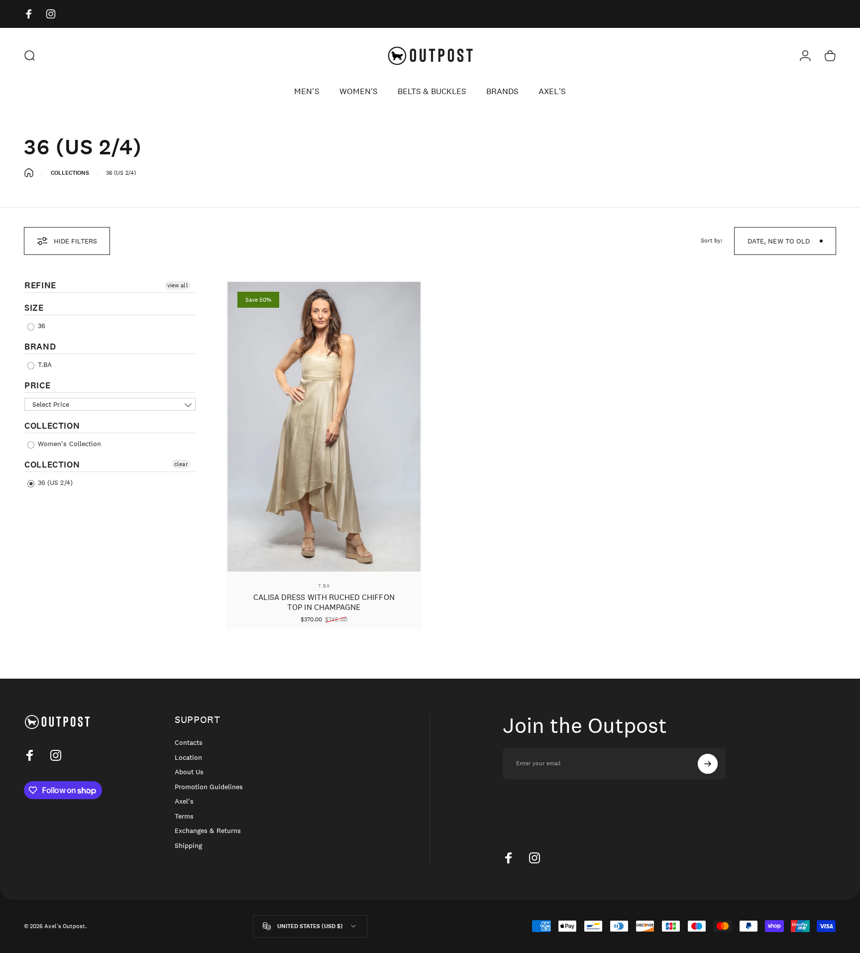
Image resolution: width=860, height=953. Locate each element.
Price (37, 385)
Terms (184, 816)
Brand (40, 347)
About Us (189, 772)
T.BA (44, 364)
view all (177, 285)
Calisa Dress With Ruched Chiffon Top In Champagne (324, 602)
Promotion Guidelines (209, 787)
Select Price (50, 404)
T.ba (324, 586)
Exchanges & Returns (208, 831)
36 (40, 325)
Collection (52, 426)
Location (188, 757)
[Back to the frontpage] (29, 173)
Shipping (188, 845)
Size (34, 308)
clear (181, 464)
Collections (70, 173)
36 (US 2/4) (54, 482)
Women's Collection (68, 443)
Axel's (184, 801)
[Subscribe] (708, 764)
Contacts (189, 742)
